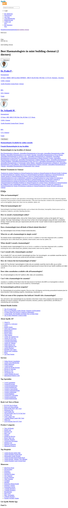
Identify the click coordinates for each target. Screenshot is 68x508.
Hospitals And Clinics (10, 349)
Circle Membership (9, 18)
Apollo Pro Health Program (12, 367)
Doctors (6, 29)
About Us (7, 322)
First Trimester (8, 476)
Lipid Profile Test (9, 412)
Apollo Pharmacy (9, 348)
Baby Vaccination (9, 495)
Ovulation (7, 480)
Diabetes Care (8, 443)
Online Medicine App (10, 346)
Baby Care (7, 433)
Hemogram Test (8, 410)
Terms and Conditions (10, 328)
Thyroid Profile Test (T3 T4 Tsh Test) (14, 413)
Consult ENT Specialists (11, 395)
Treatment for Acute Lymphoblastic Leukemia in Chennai (21, 178)
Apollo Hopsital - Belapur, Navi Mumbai (15, 459)
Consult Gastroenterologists (12, 390)
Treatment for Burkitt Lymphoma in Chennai (44, 174)
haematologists (13, 29)
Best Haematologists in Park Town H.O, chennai (30, 161)
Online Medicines (9, 364)
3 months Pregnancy (10, 488)
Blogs (6, 352)
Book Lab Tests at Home (11, 407)
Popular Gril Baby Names (11, 498)
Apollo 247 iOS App (10, 338)
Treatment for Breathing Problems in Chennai (18, 182)
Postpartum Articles (9, 487)
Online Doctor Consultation (12, 361)
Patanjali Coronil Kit (10, 444)
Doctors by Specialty (10, 369)
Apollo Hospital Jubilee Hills (12, 453)
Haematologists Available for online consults (17, 143)
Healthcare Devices (9, 436)
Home (2, 29)
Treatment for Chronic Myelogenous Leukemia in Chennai (21, 186)
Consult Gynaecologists (11, 389)
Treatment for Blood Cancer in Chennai (27, 176)
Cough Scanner (8, 366)
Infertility (6, 482)
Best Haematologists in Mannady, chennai (12, 153)
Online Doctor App (9, 344)
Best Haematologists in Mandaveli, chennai (52, 163)
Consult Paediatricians (10, 387)
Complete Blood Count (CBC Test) (14, 418)
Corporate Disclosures (10, 340)
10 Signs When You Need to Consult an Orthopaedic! (19, 312)
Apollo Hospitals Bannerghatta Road (14, 457)
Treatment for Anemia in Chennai (34, 173)
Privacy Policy (8, 333)
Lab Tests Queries (9, 354)
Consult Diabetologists (10, 398)
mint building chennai (23, 29)
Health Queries (8, 327)
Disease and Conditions (10, 351)
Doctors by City (8, 371)
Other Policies (8, 335)
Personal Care (8, 431)
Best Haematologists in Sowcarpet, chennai (36, 153)
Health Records (8, 20)
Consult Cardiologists (10, 392)
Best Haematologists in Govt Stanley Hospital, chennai (26, 155)
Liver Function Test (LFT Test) (13, 421)
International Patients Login (12, 375)
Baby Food (7, 493)
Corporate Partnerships (10, 341)
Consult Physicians (9, 384)
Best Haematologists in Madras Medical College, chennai (39, 159)
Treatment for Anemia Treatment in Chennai (13, 173)
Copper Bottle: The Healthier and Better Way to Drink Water (21, 314)
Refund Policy (8, 332)
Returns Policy (8, 330)
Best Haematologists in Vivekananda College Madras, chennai (22, 163)
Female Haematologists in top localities (15, 146)
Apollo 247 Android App (11, 336)
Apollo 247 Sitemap (9, 343)
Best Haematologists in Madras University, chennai (38, 164)
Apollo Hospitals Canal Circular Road (15, 461)
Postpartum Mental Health (11, 484)
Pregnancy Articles (9, 485)
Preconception (8, 469)
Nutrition (6, 435)
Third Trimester (8, 479)
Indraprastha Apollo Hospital (12, 456)
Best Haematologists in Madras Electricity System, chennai (41, 158)
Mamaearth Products (10, 446)
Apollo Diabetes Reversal (11, 374)
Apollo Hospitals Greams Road (13, 454)
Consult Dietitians (9, 394)
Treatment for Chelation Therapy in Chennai (19, 174)
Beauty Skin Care (9, 438)
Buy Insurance (8, 25)
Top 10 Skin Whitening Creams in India (15, 315)
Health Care (7, 430)
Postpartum (7, 472)
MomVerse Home (9, 468)
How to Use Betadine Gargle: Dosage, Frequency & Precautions (22, 310)
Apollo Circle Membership (11, 363)
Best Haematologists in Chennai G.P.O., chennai (18, 156)
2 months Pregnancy (10, 490)
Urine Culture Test (9, 416)
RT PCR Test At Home (10, 405)
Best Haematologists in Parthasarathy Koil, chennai (25, 166)
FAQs (6, 325)
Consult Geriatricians (10, 397)
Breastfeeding (8, 492)
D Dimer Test (8, 415)
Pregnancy (7, 471)
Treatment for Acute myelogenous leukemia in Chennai (20, 179)
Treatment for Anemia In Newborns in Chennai (18, 181)
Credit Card (7, 22)
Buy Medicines (8, 14)
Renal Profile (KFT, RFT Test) (13, 408)
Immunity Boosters (9, 439)
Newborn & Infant (9, 474)
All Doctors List (8, 372)
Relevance (6, 60)
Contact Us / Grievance (10, 324)
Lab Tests (7, 17)
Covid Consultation (9, 382)
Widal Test (7, 420)
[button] (34, 150)
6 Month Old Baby (9, 496)
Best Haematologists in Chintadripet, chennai (44, 156)
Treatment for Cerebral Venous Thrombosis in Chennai (46, 182)
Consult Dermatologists (10, 385)
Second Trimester (9, 477)
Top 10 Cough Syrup (10, 309)
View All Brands (9, 428)
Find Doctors (8, 15)
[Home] (4, 4)
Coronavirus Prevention (11, 441)
